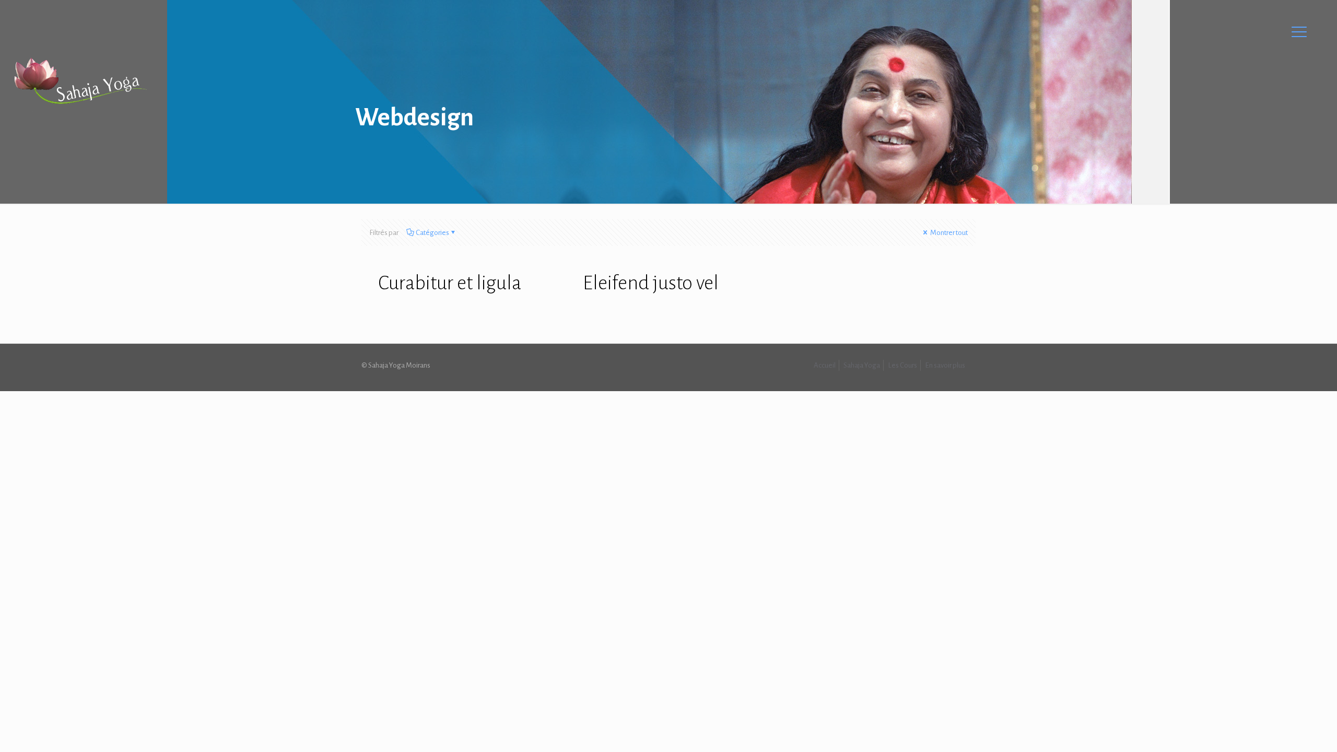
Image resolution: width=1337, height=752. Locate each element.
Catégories (432, 233)
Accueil (825, 365)
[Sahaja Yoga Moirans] (80, 81)
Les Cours (902, 365)
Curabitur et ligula (449, 283)
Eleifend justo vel (651, 283)
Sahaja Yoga (861, 365)
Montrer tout (948, 233)
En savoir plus (945, 365)
